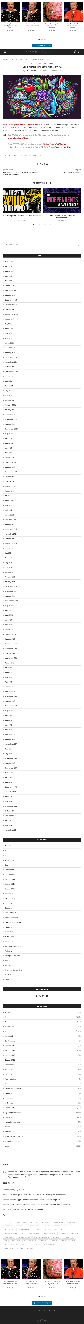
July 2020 (8, 610)
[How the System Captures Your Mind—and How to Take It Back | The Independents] (22, 200)
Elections (8, 903)
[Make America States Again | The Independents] (62, 200)
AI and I (17, 1222)
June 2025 (9, 329)
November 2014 (11, 806)
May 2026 (8, 276)
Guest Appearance (34, 1233)
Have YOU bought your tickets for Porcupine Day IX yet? (24, 125)
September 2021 (11, 544)
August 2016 (9, 773)
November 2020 (11, 591)
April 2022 (8, 510)
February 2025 (10, 348)
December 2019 (11, 644)
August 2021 (9, 548)
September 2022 (11, 486)
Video (7, 980)
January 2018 (10, 739)
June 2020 (9, 615)
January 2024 (10, 410)
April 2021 (8, 567)
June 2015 (8, 797)
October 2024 (10, 367)
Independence (63, 1233)
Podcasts (8, 951)
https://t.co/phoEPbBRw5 (55, 144)
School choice (35, 1245)
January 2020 (10, 639)
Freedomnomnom (12, 918)
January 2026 (10, 295)
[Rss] (54, 1310)
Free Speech (37, 1230)
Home (5, 59)
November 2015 (11, 792)
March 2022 (9, 515)
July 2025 (8, 324)
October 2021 (10, 539)
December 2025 (11, 300)
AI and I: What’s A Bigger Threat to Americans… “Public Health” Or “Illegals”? (31, 1200)
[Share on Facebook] (40, 164)
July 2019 (8, 668)
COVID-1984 (19, 1226)
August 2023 (9, 434)
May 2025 (8, 333)
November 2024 (11, 362)
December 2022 (11, 472)
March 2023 (9, 458)
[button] (6, 206)
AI (5, 851)
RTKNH (24, 1245)
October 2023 (10, 424)
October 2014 (10, 811)
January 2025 (10, 353)
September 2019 (11, 658)
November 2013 (11, 830)
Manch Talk (9, 941)
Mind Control (68, 1237)
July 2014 (8, 821)
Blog (6, 865)
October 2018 (10, 701)
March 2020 (9, 630)
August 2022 (9, 491)
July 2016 (8, 778)
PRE (6, 1245)
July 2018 (8, 715)
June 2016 (8, 782)
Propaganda (15, 1245)
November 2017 (11, 744)
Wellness (30, 1248)
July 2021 (8, 553)
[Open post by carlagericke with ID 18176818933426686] (10, 12)
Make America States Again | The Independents (62, 216)
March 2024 (9, 400)
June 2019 (8, 672)
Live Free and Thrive (24, 1237)
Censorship (8, 1226)
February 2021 (10, 577)
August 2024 (10, 376)
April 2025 (8, 338)
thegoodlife (9, 1248)
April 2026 (8, 281)
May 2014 (8, 825)
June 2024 (9, 386)
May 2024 (8, 391)
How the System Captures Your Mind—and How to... (22, 216)
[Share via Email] (47, 164)
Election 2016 (10, 879)
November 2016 (11, 758)
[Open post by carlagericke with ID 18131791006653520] (31, 12)
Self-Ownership (49, 1245)
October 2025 (10, 310)
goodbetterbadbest (11, 1233)
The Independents (12, 975)
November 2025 (11, 305)
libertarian (75, 1233)
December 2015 (11, 787)
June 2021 (8, 558)
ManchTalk (56, 1237)
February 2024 (10, 405)
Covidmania (46, 1226)
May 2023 (8, 448)
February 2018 (10, 735)
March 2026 (9, 286)
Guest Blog (9, 932)
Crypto (56, 1226)
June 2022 (9, 501)
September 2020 (11, 601)
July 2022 (8, 496)
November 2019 (11, 649)
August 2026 (9, 262)
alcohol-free (27, 1222)
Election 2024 (10, 898)
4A (10, 1222)
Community (9, 870)
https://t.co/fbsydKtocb (18, 138)
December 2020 (11, 586)
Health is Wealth (49, 1233)
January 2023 (10, 467)
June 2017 (8, 749)
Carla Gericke (30, 71)
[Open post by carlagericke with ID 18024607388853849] (73, 12)
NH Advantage (15, 1241)
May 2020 (8, 620)
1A (5, 1222)
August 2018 (9, 711)
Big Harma (45, 1222)
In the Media (9, 937)
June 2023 (9, 443)
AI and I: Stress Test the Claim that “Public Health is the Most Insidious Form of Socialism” (37, 1205)
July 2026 (8, 267)
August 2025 (9, 319)
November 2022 (11, 477)
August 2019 (9, 663)
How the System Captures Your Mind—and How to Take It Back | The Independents (34, 1195)
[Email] (49, 1310)
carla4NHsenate (58, 1222)
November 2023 (11, 419)
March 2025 (9, 343)
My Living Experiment (19, 59)
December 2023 (11, 415)
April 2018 (8, 730)
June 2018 (8, 720)
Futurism (8, 927)
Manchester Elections (41, 1237)
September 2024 (11, 372)
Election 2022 (10, 894)
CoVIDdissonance (33, 1226)
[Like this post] (37, 164)
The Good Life (63, 1245)
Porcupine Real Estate (13, 956)
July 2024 (8, 381)
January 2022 (10, 524)
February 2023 (10, 462)
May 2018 (8, 725)
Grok (23, 1233)
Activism (8, 846)
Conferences (10, 875)
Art (6, 856)
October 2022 (10, 481)
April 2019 (8, 682)
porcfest (54, 1241)
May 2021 (8, 563)
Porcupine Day (36, 155)
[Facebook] (29, 1310)
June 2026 (9, 271)
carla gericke (72, 1222)
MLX (6, 1241)
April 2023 (8, 453)
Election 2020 (10, 889)
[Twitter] (34, 1310)
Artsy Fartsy (9, 860)
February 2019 (10, 692)
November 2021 (11, 534)
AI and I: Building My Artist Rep (14, 1190)
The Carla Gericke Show (14, 970)
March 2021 (9, 572)
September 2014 (11, 816)
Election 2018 (10, 884)
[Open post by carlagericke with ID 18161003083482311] (52, 12)
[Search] (78, 52)
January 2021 (10, 582)
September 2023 (11, 429)
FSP (62, 1230)
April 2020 (8, 625)
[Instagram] (39, 1310)
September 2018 (11, 706)
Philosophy (43, 1241)
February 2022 (10, 520)
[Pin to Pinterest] (44, 164)
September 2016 (11, 768)
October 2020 (10, 596)
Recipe (7, 961)
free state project (11, 155)
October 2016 (10, 763)
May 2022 (8, 505)
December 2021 (11, 529)
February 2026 (10, 291)
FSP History (24, 155)
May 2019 (8, 677)
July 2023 (8, 438)
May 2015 (8, 801)
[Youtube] (44, 1310)
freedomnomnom (23, 1230)
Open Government (30, 1241)
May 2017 (8, 754)
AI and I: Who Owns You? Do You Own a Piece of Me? (23, 1209)
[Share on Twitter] (42, 164)
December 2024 (11, 357)
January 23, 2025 (63, 147)
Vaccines (20, 1248)
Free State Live (10, 913)
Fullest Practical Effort (13, 922)
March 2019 (9, 687)
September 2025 (11, 314)
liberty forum (9, 1237)
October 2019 (10, 653)
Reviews (8, 965)
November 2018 (11, 696)
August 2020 (9, 606)
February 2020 (10, 634)
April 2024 (8, 396)
